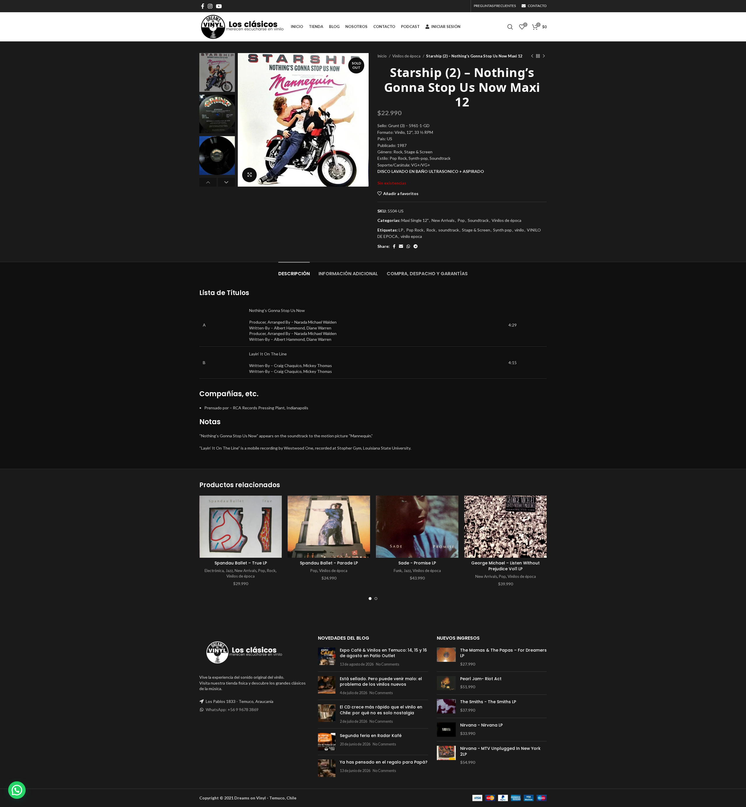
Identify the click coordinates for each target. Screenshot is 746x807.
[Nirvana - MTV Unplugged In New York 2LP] (446, 755)
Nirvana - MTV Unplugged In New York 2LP (500, 751)
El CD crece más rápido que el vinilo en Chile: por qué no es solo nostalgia (381, 710)
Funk (398, 570)
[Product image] (240, 527)
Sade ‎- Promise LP (417, 563)
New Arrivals (443, 220)
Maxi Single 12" (415, 220)
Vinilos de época (406, 56)
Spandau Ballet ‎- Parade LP (329, 563)
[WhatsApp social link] (408, 246)
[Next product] (544, 56)
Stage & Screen (476, 229)
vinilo (519, 229)
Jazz (229, 570)
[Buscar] (510, 27)
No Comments (387, 664)
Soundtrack (478, 220)
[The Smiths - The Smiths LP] (446, 706)
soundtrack (448, 229)
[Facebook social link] (202, 6)
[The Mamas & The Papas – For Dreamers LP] (446, 657)
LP (401, 229)
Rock (430, 229)
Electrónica (214, 570)
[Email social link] (401, 246)
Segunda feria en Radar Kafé (371, 735)
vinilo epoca (411, 236)
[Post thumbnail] (326, 657)
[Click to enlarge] (249, 175)
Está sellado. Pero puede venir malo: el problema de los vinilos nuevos (381, 681)
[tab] (294, 271)
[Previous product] (532, 56)
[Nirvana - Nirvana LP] (446, 729)
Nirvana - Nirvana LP (481, 725)
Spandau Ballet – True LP (240, 563)
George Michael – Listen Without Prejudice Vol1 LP (505, 566)
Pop (461, 220)
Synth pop (502, 229)
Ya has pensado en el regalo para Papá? (383, 762)
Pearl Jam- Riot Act (481, 679)
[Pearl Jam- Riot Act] (446, 683)
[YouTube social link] (219, 6)
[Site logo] (242, 26)
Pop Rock (414, 229)
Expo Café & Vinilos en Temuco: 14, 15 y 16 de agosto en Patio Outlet (383, 653)
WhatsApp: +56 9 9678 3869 (232, 709)
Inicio (382, 56)
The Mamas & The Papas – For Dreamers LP (503, 653)
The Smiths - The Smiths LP (488, 702)
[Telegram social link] (415, 246)
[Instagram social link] (210, 6)
